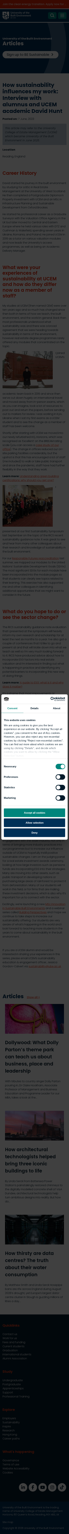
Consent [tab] (12, 708)
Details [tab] (34, 708)
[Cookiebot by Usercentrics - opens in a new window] (50, 699)
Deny (34, 832)
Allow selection (35, 822)
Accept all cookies (34, 812)
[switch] (60, 777)
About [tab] (56, 708)
